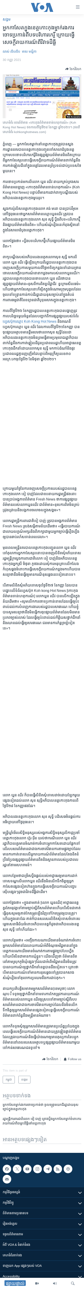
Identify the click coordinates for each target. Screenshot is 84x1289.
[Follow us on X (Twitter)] (17, 1169)
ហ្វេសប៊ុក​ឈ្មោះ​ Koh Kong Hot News (29, 321)
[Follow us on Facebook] (7, 1169)
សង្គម (7, 19)
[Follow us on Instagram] (37, 1169)
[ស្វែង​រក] (73, 1283)
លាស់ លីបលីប (11, 51)
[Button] (73, 69)
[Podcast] (68, 1169)
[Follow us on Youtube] (27, 1169)
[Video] (37, 1283)
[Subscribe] (7, 1179)
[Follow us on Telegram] (47, 1169)
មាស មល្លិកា (29, 51)
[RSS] (58, 1169)
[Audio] (55, 1283)
